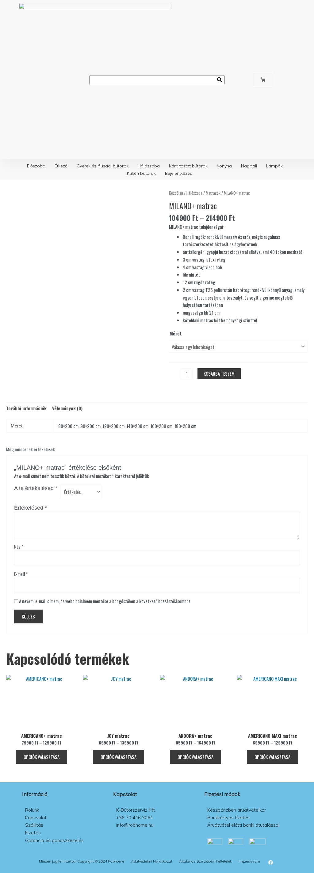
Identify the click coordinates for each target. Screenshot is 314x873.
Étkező (61, 166)
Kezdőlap (176, 193)
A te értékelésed (35, 488)
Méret (176, 333)
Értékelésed (30, 508)
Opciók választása (41, 756)
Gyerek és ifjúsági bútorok (102, 166)
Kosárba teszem (219, 373)
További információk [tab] (26, 408)
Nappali (249, 166)
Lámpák (274, 166)
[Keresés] (219, 79)
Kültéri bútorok (141, 173)
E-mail (21, 573)
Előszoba (36, 166)
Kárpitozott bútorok (188, 166)
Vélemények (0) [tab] (67, 408)
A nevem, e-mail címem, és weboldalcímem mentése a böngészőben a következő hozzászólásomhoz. (105, 601)
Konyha (224, 166)
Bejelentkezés (178, 173)
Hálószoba (149, 166)
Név (18, 546)
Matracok (213, 193)
